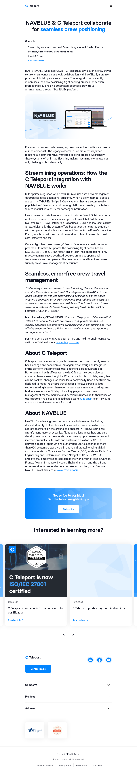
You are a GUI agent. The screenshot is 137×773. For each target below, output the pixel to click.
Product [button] (30, 696)
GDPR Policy (81, 765)
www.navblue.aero (67, 470)
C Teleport (86, 398)
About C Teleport (36, 56)
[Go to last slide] (63, 635)
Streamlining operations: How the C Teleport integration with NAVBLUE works (65, 47)
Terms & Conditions (45, 765)
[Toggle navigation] (110, 6)
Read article (14, 620)
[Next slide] (73, 635)
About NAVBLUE (36, 60)
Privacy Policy (64, 765)
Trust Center (97, 765)
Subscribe (68, 509)
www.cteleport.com (67, 342)
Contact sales (38, 668)
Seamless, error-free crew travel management (50, 51)
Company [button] (31, 685)
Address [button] (30, 708)
